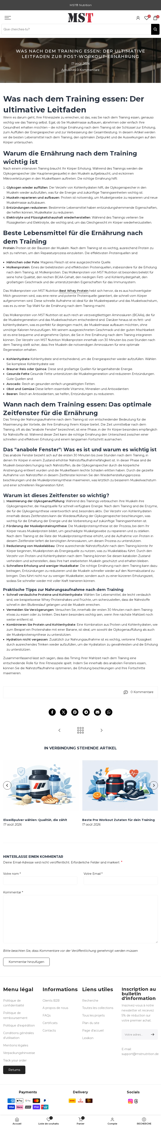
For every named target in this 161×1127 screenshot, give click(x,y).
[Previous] (7, 785)
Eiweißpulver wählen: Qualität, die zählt (35, 820)
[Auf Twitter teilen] (63, 712)
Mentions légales (15, 1045)
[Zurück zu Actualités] (80, 730)
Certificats (50, 1023)
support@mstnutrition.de (140, 1054)
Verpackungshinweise (19, 1053)
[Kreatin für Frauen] (59, 730)
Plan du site (90, 1023)
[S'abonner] (152, 1034)
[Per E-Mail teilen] (97, 712)
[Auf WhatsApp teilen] (108, 712)
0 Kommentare (88, 70)
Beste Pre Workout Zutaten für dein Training (118, 820)
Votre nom (12, 874)
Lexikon (87, 1038)
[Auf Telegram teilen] (86, 712)
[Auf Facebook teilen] (52, 712)
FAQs (47, 1015)
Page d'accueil (93, 1030)
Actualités (68, 70)
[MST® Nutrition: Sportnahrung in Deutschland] (101, 730)
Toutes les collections (97, 1008)
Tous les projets (93, 1015)
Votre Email (93, 874)
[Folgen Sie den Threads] (136, 1101)
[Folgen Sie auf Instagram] (130, 1101)
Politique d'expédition (19, 1025)
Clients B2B (51, 1000)
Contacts (49, 1030)
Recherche (90, 1000)
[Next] (153, 785)
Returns (14, 1070)
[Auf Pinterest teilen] (74, 712)
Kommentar (13, 892)
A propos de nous (55, 1008)
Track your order (15, 1060)
